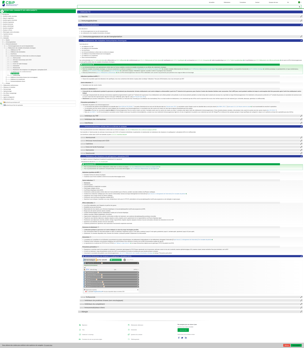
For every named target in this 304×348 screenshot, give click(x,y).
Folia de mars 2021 (171, 106)
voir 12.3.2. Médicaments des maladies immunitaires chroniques (136, 253)
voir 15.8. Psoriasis (114, 70)
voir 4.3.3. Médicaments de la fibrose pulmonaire (267, 60)
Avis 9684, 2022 (221, 106)
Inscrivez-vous (183, 330)
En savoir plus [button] (48, 345)
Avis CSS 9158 (271, 110)
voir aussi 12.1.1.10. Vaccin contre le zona (239, 106)
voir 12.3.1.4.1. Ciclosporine (202, 60)
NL (288, 2)
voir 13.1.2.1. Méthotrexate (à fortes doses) (149, 60)
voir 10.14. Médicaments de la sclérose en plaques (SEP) (147, 69)
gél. (85, 267)
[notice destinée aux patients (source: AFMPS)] (88, 269)
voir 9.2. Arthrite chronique (256, 69)
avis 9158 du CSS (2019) (125, 106)
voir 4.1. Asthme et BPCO (94, 70)
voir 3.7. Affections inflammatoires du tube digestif (202, 69)
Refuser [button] (287, 345)
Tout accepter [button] (296, 345)
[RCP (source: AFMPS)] (87, 269)
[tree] (35, 56)
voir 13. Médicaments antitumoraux (106, 72)
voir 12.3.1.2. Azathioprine (178, 60)
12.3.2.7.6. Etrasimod (100, 161)
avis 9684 (92, 112)
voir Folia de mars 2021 (139, 96)
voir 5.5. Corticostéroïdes (97, 60)
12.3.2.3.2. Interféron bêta (118, 134)
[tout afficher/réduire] (137, 263)
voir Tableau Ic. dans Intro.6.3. (122, 243)
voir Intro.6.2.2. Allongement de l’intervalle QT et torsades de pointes (166, 193)
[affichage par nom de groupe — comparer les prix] (85, 270)
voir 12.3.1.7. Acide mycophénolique (233, 60)
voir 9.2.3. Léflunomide (120, 60)
